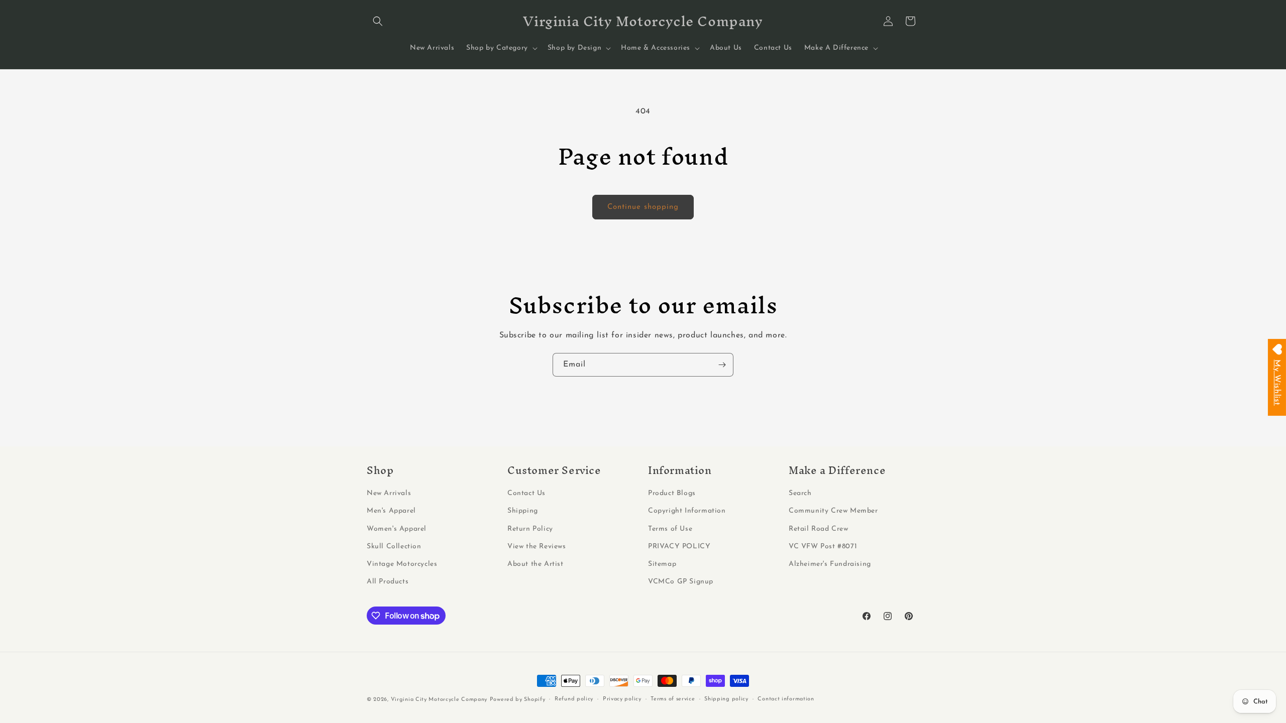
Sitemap (662, 564)
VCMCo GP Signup (680, 581)
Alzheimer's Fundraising (830, 564)
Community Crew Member (833, 511)
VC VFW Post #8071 (823, 546)
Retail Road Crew (818, 529)
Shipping (522, 511)
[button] (378, 21)
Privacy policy (622, 699)
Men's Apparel (391, 511)
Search (800, 493)
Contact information (786, 699)
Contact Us (526, 493)
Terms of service (673, 699)
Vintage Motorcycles (402, 564)
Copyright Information (687, 511)
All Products (387, 581)
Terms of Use (670, 529)
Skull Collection (394, 546)
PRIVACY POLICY (679, 546)
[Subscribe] (722, 365)
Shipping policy (726, 699)
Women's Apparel (396, 529)
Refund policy (574, 699)
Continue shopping (643, 207)
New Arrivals (389, 493)
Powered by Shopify (518, 699)
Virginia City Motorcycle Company (439, 699)
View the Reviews (536, 546)
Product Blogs (672, 493)
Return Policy (530, 529)
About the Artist (535, 564)
